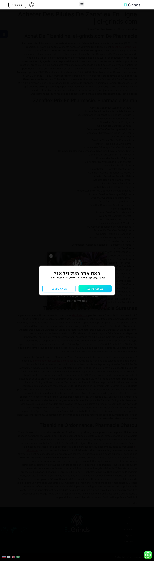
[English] (14, 556)
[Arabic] (18, 556)
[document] (77, 280)
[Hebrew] (9, 556)
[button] (81, 4)
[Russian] (4, 556)
